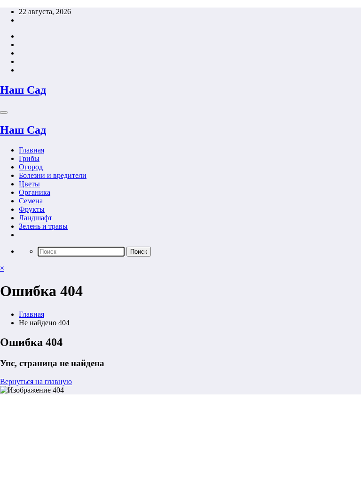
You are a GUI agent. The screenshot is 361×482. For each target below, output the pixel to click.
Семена (31, 201)
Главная (31, 150)
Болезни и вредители (52, 175)
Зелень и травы (43, 226)
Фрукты (32, 209)
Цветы (29, 184)
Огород (31, 167)
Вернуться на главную (36, 382)
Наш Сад (23, 90)
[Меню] (4, 112)
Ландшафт (35, 218)
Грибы (29, 158)
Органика (34, 192)
